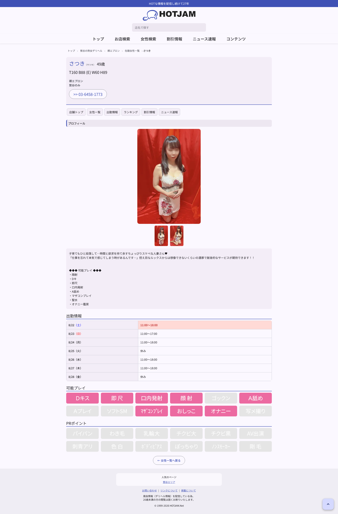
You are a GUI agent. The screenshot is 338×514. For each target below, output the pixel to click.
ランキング (131, 112)
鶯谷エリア (169, 482)
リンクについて (169, 490)
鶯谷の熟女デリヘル (91, 50)
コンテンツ (236, 38)
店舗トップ (76, 112)
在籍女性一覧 (132, 50)
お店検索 (122, 38)
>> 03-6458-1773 (87, 94)
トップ (98, 38)
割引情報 (174, 38)
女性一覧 (95, 112)
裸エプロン (113, 50)
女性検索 (148, 38)
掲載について (188, 490)
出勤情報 (112, 112)
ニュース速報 (204, 38)
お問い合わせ (149, 490)
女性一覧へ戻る (171, 460)
